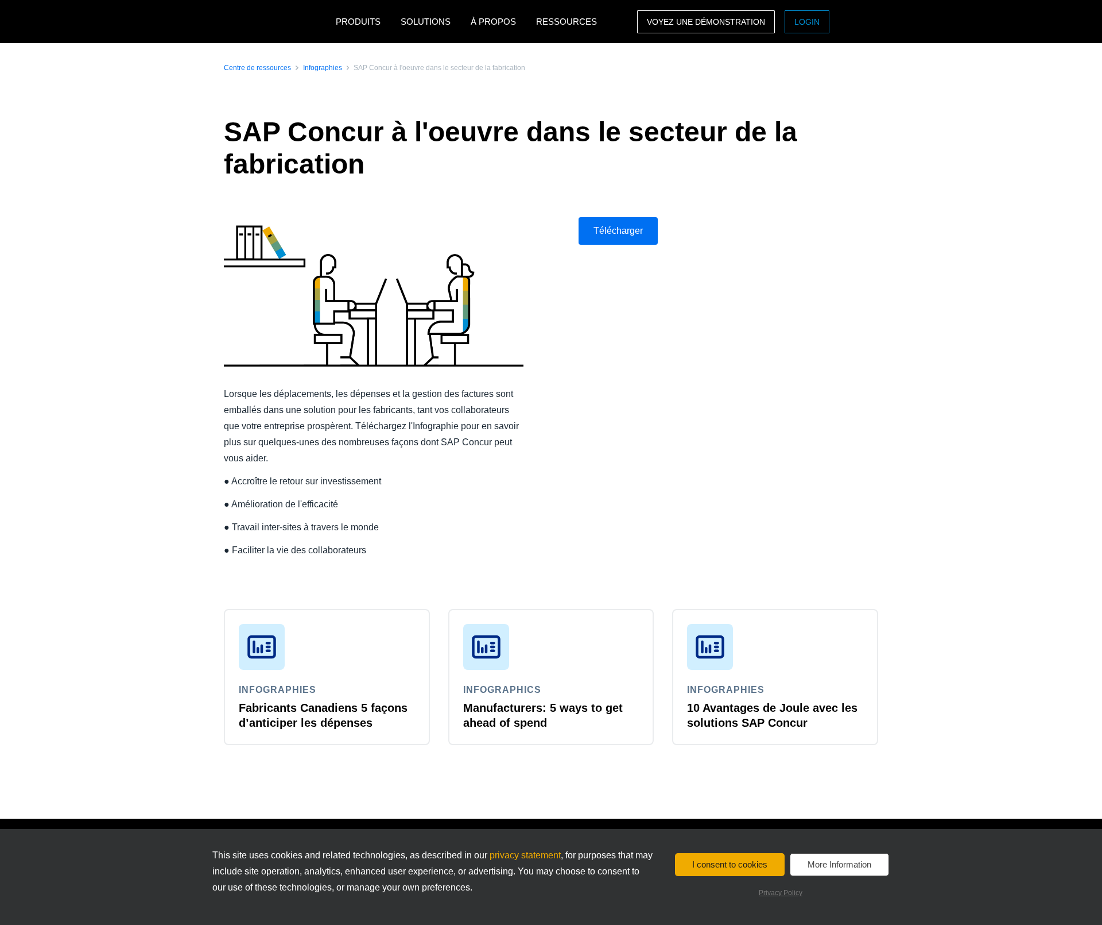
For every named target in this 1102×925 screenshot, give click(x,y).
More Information (839, 864)
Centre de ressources (257, 68)
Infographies (322, 68)
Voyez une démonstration (706, 21)
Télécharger (618, 231)
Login (807, 21)
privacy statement (525, 855)
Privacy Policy (780, 893)
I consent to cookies (729, 864)
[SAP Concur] (277, 21)
